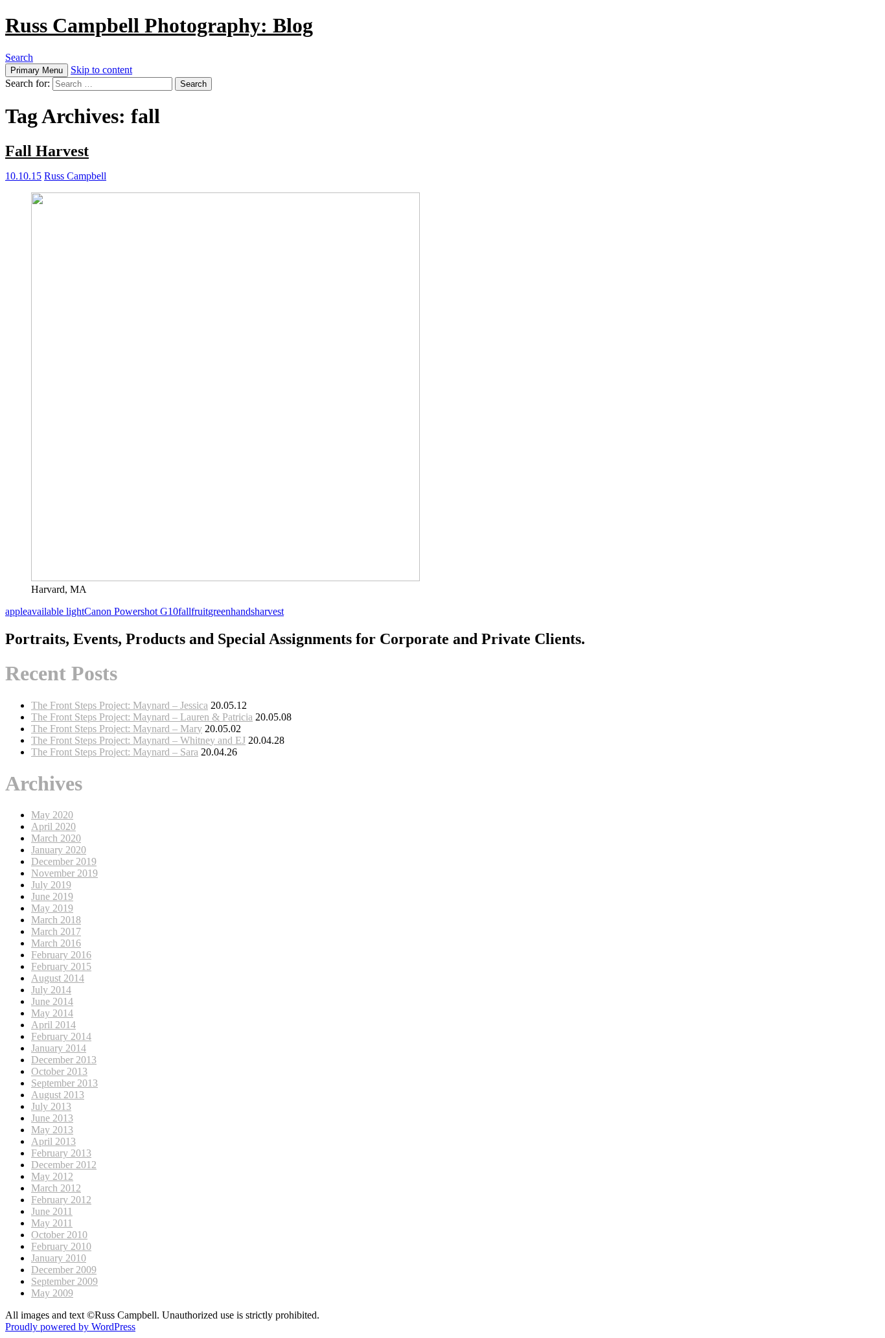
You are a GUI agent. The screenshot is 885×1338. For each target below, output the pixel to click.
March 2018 (56, 919)
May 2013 (52, 1129)
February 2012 (61, 1199)
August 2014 (57, 978)
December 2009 (64, 1269)
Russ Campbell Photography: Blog (159, 25)
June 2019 (52, 896)
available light (55, 611)
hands (243, 611)
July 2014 (51, 989)
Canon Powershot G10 (131, 611)
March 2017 (56, 931)
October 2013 (59, 1071)
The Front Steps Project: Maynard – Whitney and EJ (138, 740)
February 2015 (61, 966)
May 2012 (52, 1176)
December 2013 (64, 1059)
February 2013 (61, 1153)
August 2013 (57, 1094)
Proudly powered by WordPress (70, 1326)
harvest (269, 611)
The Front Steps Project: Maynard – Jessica (119, 705)
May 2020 (52, 814)
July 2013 (51, 1106)
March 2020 (56, 838)
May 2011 (52, 1222)
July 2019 (51, 884)
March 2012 (56, 1188)
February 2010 (61, 1246)
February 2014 (61, 1036)
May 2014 (52, 1013)
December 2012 (64, 1164)
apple (16, 611)
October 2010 (59, 1234)
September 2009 (64, 1281)
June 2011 (52, 1211)
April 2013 (53, 1141)
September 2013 (64, 1083)
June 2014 (52, 1001)
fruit (199, 611)
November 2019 (64, 873)
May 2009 (52, 1292)
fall (184, 611)
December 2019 (64, 861)
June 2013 (52, 1118)
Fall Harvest (47, 151)
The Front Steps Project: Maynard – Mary (116, 728)
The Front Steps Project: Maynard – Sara (114, 751)
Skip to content (101, 69)
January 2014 (58, 1048)
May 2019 (52, 908)
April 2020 (53, 826)
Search (19, 57)
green (219, 611)
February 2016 (61, 954)
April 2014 (53, 1024)
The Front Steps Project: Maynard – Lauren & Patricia (142, 716)
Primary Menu (36, 70)
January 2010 (58, 1257)
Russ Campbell (75, 175)
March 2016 (56, 943)
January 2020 (58, 849)
